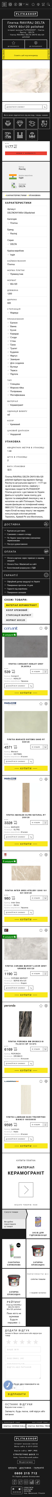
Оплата (10, 551)
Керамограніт (16, 404)
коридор (14, 333)
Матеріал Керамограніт (21, 605)
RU (27, 4)
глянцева (15, 383)
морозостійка (17, 387)
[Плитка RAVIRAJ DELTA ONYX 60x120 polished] (26, 80)
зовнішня (14, 359)
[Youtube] (26, 1482)
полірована (16, 391)
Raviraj (13, 233)
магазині (17, 485)
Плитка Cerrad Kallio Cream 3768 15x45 (15, 1426)
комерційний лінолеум (27, 498)
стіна (13, 340)
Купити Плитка (26, 1167)
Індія (12, 254)
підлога (14, 373)
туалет (13, 348)
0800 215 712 (26, 1473)
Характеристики (16, 195)
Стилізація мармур (18, 615)
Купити (26, 692)
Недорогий (15, 434)
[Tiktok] (37, 1482)
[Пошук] (48, 4)
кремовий (15, 424)
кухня (13, 329)
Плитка (13, 222)
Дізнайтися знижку (19, 685)
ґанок (13, 344)
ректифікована (17, 394)
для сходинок (17, 362)
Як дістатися (26, 1462)
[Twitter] (20, 1482)
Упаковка (35, 195)
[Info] (16, 4)
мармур (14, 312)
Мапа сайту (19, 1446)
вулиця (14, 366)
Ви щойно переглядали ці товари (10, 1223)
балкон (13, 322)
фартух (13, 355)
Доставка (12, 524)
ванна (13, 326)
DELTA (13, 243)
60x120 (13, 283)
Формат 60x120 (15, 620)
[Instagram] (32, 1482)
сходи (13, 337)
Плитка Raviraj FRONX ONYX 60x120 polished (39, 1426)
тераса (13, 370)
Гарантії (11, 575)
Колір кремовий (16, 610)
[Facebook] (14, 1482)
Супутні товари (11, 1212)
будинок (14, 351)
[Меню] (4, 4)
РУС (36, 1450)
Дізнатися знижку (26, 107)
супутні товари (38, 1279)
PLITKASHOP (26, 14)
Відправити (17, 1394)
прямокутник (16, 273)
